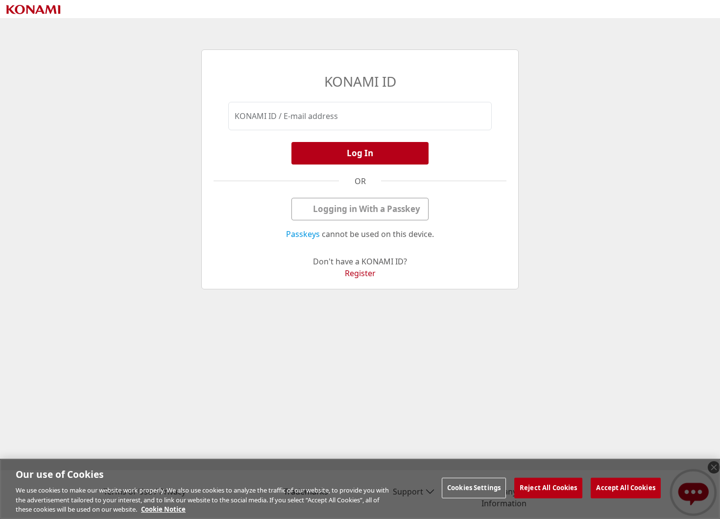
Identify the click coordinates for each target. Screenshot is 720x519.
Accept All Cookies (625, 487)
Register (360, 273)
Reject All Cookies (548, 487)
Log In (360, 153)
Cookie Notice (163, 508)
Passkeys (303, 234)
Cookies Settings (474, 487)
